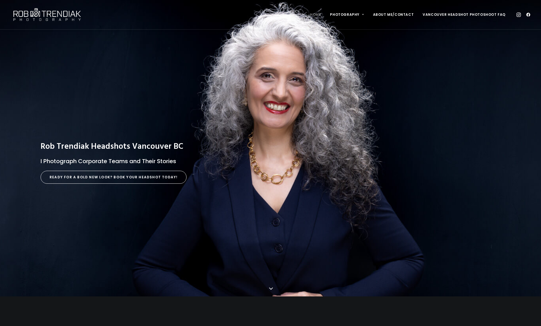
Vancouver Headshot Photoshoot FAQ (464, 14)
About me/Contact (393, 14)
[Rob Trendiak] (47, 15)
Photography (345, 14)
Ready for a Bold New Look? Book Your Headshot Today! (114, 177)
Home (315, 14)
